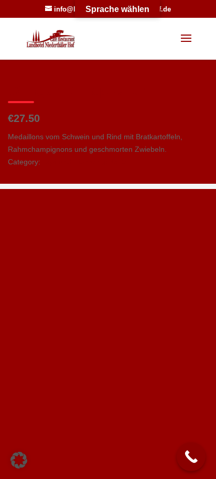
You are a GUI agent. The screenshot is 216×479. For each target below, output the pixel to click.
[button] (19, 460)
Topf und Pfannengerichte (85, 162)
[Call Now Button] (191, 456)
